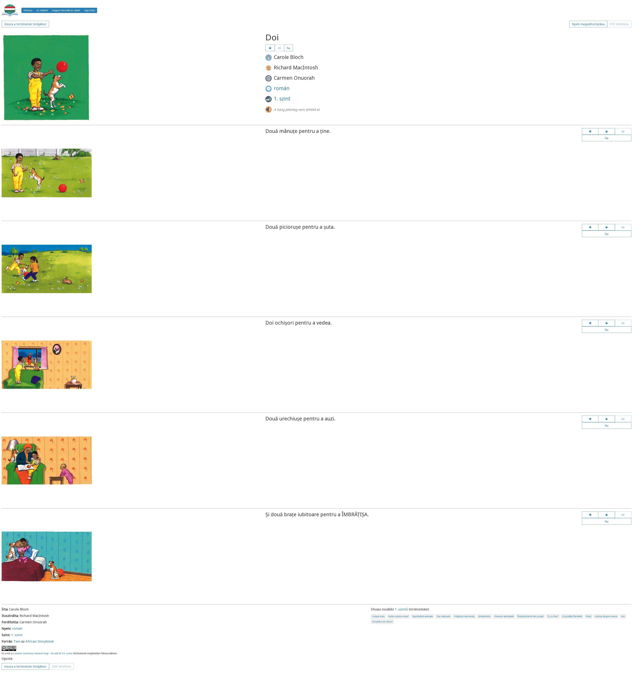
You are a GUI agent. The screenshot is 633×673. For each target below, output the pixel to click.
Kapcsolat (89, 10)
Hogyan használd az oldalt (66, 10)
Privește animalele (504, 616)
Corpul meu (378, 616)
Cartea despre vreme (606, 616)
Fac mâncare (443, 616)
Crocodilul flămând (572, 616)
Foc (623, 616)
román (281, 88)
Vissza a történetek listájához (25, 24)
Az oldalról (42, 10)
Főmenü (28, 10)
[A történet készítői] (606, 514)
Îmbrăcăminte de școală (530, 616)
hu (288, 48)
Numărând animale (422, 616)
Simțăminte (484, 616)
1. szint (282, 98)
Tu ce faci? (552, 616)
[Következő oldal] (270, 48)
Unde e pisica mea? (398, 616)
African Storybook (39, 641)
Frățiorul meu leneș (464, 616)
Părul (588, 616)
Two (17, 641)
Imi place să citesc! (382, 621)
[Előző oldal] (590, 131)
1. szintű (401, 609)
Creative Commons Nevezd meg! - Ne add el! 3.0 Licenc (43, 653)
